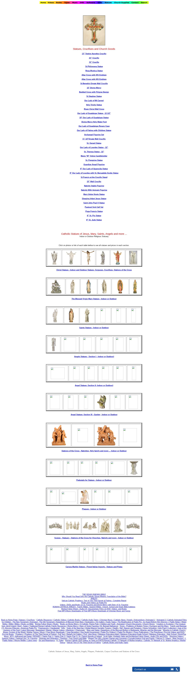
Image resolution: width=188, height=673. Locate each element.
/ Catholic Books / (74, 620)
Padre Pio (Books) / (126, 632)
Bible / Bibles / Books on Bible (21, 624)
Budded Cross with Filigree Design (94, 92)
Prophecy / (20, 634)
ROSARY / (37, 636)
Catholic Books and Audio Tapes (115, 643)
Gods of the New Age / (76, 628)
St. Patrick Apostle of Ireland (90, 636)
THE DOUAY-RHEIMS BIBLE (94, 594)
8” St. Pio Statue (94, 216)
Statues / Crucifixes (27, 620)
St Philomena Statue (94, 66)
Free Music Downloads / (56, 632)
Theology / (64, 638)
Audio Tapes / (112, 622)
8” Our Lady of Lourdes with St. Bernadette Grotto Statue (94, 173)
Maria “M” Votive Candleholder (94, 156)
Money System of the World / (15, 632)
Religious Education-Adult (108, 634)
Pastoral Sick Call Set (94, 207)
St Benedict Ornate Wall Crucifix (94, 83)
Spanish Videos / (9, 638)
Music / (43, 632)
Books (55, 624)
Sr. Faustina (32, 638)
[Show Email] (172, 669)
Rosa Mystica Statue (94, 71)
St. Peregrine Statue (94, 160)
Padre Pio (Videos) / (109, 632)
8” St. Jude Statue (94, 220)
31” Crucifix (94, 62)
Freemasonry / (44, 628)
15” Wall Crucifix (94, 182)
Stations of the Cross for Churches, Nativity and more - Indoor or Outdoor (102, 538)
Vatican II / (160, 638)
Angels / (130, 620)
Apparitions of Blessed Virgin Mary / (70, 622)
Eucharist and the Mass (159, 626)
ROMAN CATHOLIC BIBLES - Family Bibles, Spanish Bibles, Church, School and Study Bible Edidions (94, 607)
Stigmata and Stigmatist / (49, 638)
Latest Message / (28, 630)
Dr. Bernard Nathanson (109, 626)
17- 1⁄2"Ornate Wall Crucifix (94, 139)
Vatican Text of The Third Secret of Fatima (84, 643)
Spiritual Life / (22, 638)
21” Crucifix (94, 58)
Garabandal (55, 628)
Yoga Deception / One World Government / (83, 632)
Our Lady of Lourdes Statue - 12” (94, 147)
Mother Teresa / (33, 632)
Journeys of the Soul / (12, 630)
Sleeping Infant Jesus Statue (94, 199)
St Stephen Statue (94, 96)
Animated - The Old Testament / (43, 622)
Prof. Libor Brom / (91, 634)
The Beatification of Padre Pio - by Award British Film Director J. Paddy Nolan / (149, 622)
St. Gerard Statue (94, 143)
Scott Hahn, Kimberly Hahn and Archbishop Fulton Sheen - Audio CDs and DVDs (135, 636)
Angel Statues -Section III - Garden (85, 415)
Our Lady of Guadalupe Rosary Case (94, 126)
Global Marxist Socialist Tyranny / (99, 628)
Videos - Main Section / (175, 638)
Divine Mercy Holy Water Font (94, 122)
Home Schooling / (150, 628)
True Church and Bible (78, 638)
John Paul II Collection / (168, 628)
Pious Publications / (142, 632)
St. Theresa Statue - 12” (94, 152)
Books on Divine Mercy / (70, 624)
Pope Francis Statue (94, 211)
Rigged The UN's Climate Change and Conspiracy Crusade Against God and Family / (122, 638)
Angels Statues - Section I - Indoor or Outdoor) (94, 357)
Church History (148, 624)
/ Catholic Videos (60, 620)
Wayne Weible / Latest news (25, 640)
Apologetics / (90, 622)
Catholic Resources (44, 620)
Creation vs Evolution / (165, 624)
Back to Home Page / (9, 620)
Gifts (63, 628)
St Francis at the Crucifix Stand (94, 177)
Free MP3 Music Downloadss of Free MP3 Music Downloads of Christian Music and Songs (94, 611)
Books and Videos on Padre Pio (94, 603)
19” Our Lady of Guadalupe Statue (94, 118)
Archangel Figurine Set (94, 135)
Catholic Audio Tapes (90, 620)
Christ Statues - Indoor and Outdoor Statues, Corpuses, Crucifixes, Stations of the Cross (94, 270)
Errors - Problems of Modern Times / (135, 626)
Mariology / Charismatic (75, 630)
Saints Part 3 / (72, 636)
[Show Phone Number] (177, 669)
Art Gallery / (101, 622)
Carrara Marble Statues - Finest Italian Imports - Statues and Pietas (94, 567)
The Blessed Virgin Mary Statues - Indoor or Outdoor (94, 299)
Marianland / (41, 630)
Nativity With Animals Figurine (94, 190)
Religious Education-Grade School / (134, 634)
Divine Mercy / (74, 626)
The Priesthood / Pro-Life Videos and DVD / (167, 632)
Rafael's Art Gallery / (75, 634)
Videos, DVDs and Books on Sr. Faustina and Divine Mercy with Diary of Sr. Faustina (94, 605)
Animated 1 (150, 620)
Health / (116, 628)
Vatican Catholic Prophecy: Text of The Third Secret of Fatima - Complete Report (94, 601)
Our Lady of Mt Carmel (94, 101)
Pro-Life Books (8, 634)
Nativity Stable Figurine (94, 186)
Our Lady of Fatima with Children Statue (94, 130)
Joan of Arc (182, 628)
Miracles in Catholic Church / (174, 630)
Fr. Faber (60, 640)
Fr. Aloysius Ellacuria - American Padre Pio (19, 628)
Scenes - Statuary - (62, 538)
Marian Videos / (59, 630)
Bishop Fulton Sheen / (44, 624)
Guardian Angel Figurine (94, 164)
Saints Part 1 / (48, 636)
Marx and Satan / (94, 630)
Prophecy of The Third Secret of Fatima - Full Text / (46, 634)
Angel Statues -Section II (94, 385)
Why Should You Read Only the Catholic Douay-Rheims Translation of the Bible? (94, 596)
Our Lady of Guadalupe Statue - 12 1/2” (94, 113)
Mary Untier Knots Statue (94, 194)
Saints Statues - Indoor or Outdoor (94, 328)
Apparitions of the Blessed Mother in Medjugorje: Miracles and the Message (131, 630)
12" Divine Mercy (94, 88)
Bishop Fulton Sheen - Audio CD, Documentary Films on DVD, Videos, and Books (94, 609)
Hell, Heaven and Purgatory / (131, 628)
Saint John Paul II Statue (94, 203)
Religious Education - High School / (163, 634)
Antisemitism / (140, 620)
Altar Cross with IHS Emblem (94, 75)
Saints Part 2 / (60, 636)
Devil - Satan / (23, 626)
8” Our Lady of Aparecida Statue (94, 169)
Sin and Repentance (47, 640)
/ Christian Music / (106, 620)
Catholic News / (120, 620)
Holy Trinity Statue (94, 105)
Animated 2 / (162, 620)
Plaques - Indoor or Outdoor (94, 509)
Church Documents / (134, 624)
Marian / (49, 630)
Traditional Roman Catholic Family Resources (47, 626)
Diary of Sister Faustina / (90, 626)
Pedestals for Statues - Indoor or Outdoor (94, 480)
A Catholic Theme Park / (90, 624)
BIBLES (94, 599)
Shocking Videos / (176, 636)
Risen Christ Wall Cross (94, 109)
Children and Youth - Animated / (113, 624)
